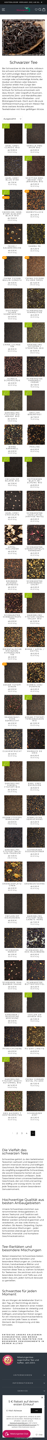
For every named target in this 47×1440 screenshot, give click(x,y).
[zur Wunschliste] (36, 9)
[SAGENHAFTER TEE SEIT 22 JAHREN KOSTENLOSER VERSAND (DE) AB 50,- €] (23, 2)
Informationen (23, 1383)
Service (23, 1391)
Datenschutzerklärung (19, 1423)
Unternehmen (22, 1375)
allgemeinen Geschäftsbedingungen (22, 1425)
